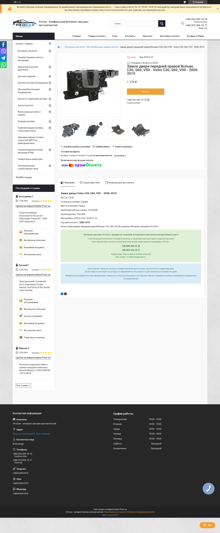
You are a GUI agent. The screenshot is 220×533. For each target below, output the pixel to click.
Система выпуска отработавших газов (28, 167)
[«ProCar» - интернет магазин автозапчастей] (25, 23)
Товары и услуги (96, 36)
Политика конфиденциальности (141, 512)
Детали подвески (26, 76)
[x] (65, 294)
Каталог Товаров (24, 44)
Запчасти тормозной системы (32, 99)
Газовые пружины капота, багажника (30, 59)
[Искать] (161, 23)
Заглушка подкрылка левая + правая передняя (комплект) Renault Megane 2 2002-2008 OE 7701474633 (34, 368)
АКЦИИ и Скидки (24, 177)
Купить (145, 91)
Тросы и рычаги (25, 105)
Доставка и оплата (170, 36)
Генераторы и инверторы (30, 159)
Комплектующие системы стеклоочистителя (30, 129)
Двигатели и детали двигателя (28, 68)
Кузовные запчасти (75, 47)
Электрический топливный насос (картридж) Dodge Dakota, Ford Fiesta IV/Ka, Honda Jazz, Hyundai (34, 285)
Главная (76, 36)
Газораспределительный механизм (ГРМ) (30, 151)
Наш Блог (148, 36)
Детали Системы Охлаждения (33, 83)
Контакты (130, 36)
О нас (115, 36)
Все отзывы (22, 385)
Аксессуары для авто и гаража (29, 113)
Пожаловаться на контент (115, 512)
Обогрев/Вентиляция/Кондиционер (29, 91)
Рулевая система (26, 121)
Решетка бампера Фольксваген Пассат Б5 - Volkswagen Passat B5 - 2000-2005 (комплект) (33, 217)
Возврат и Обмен (195, 36)
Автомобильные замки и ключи (102, 47)
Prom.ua (123, 509)
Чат (210, 525)
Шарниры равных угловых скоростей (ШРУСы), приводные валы (31, 140)
